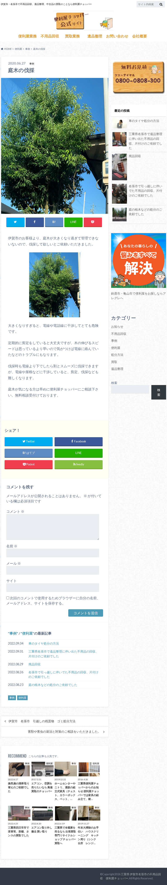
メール (13, 563)
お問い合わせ (117, 36)
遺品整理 (94, 36)
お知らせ (117, 326)
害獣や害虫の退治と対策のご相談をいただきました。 (64, 731)
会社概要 (139, 36)
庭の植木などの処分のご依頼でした (52, 685)
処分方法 (117, 354)
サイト (11, 581)
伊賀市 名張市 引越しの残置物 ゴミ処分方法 (41, 721)
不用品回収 (50, 36)
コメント (15, 511)
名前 (11, 546)
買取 (114, 362)
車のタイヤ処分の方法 (43, 643)
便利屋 (27, 633)
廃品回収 (34, 664)
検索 (114, 383)
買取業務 (72, 36)
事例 (13, 633)
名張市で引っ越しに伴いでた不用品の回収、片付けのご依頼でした (63, 674)
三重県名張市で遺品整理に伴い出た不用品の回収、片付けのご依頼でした (63, 654)
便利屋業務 (27, 36)
